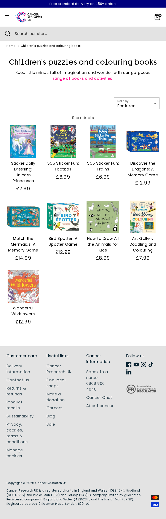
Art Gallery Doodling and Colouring (142, 244)
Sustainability (20, 416)
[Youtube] (136, 364)
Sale (50, 424)
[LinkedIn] (128, 371)
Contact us (17, 380)
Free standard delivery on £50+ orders (83, 3)
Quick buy (23, 151)
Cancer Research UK (51, 483)
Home (11, 46)
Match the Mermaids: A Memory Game (23, 244)
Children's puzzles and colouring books (51, 46)
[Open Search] (7, 33)
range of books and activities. (83, 78)
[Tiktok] (150, 364)
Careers (54, 408)
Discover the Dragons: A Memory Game (143, 169)
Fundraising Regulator (141, 392)
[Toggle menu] (7, 17)
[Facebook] (128, 364)
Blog (50, 416)
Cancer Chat (99, 397)
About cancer (100, 405)
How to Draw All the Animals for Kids (103, 244)
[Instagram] (143, 364)
